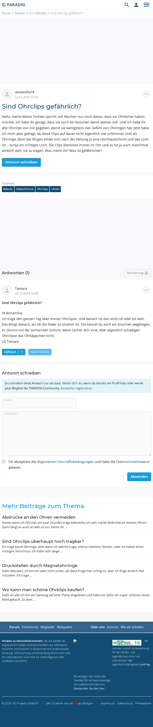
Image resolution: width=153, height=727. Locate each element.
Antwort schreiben (21, 162)
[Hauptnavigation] (146, 4)
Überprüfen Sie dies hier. (89, 688)
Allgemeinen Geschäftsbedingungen (65, 461)
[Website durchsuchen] (127, 4)
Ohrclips (40, 13)
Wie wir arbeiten (132, 627)
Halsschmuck (24, 189)
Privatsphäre (143, 703)
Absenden (139, 477)
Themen (19, 13)
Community (30, 627)
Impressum (108, 703)
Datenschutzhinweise (133, 461)
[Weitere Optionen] (146, 93)
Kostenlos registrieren (76, 388)
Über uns (98, 627)
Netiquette (64, 627)
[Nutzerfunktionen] (136, 4)
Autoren (112, 627)
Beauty (8, 189)
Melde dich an (72, 383)
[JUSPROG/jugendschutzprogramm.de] (126, 642)
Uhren (55, 189)
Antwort (10, 413)
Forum (6, 13)
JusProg (145, 664)
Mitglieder (47, 627)
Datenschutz (125, 703)
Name (8, 400)
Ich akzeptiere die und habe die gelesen (79, 464)
